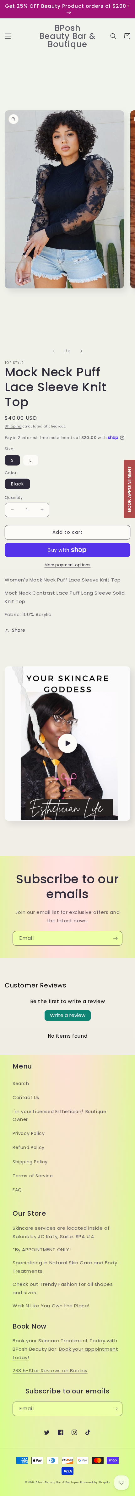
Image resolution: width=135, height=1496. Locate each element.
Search (21, 1083)
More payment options (68, 564)
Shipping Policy (30, 1162)
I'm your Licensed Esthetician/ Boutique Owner (59, 1115)
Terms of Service (33, 1176)
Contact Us (26, 1097)
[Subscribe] (115, 938)
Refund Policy (29, 1147)
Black (17, 484)
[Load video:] (67, 743)
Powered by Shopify (95, 1482)
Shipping (13, 426)
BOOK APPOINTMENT (129, 489)
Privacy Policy (29, 1133)
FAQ (17, 1190)
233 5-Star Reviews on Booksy (50, 1370)
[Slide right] (81, 351)
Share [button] (18, 630)
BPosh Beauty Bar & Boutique (57, 1482)
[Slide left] (54, 351)
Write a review (67, 1015)
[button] (8, 36)
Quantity (14, 497)
